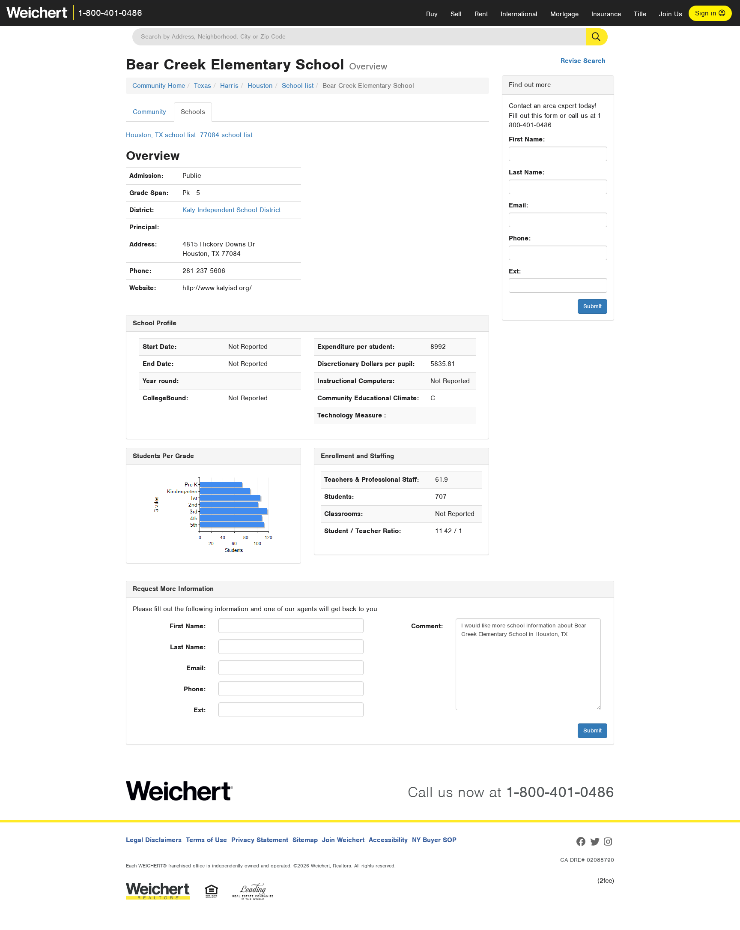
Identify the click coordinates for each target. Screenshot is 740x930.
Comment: (427, 626)
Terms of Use (206, 840)
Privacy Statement (259, 840)
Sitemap (305, 840)
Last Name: (526, 172)
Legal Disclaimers (154, 840)
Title (640, 14)
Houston (260, 85)
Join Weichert (343, 840)
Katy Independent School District (231, 210)
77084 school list (226, 135)
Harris (229, 85)
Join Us (670, 14)
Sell (456, 14)
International (519, 14)
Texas (202, 85)
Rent (481, 14)
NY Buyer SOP (434, 840)
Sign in (707, 13)
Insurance (606, 14)
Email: (518, 205)
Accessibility (388, 840)
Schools (193, 112)
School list (297, 85)
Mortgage (564, 14)
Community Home (158, 85)
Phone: (520, 238)
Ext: (515, 271)
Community (149, 112)
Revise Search (583, 61)
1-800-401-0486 (110, 12)
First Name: (527, 139)
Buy (432, 14)
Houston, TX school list (161, 135)
